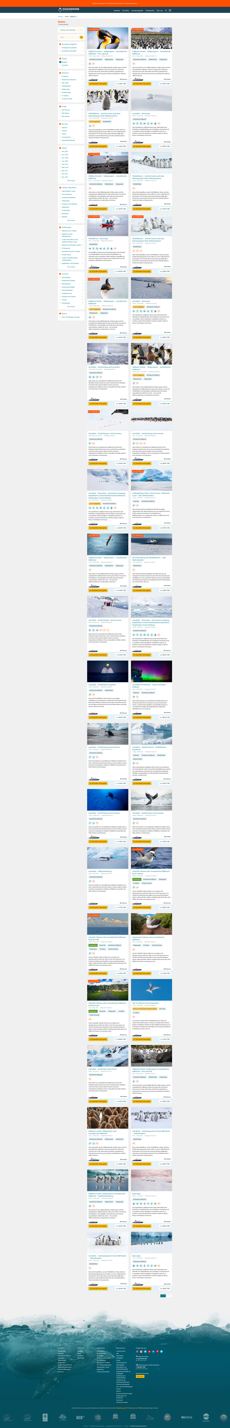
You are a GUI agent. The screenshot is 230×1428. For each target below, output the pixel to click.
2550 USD (165, 1039)
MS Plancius (123, 79)
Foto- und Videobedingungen (124, 1386)
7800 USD (121, 841)
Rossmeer (61, 1371)
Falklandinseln (109, 59)
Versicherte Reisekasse (123, 1384)
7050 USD (121, 907)
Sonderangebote (137, 11)
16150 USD (165, 1101)
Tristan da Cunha (146, 883)
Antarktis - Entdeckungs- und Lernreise (104, 433)
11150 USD (121, 84)
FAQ (117, 1353)
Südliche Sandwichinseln (65, 1365)
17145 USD (121, 973)
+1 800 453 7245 (140, 1367)
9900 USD (121, 463)
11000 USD (165, 717)
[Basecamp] (155, 123)
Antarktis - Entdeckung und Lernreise (104, 367)
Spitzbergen (80, 1358)
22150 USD (165, 590)
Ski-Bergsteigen (101, 1353)
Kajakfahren (100, 1369)
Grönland (80, 1351)
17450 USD (165, 84)
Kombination (136, 879)
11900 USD (121, 404)
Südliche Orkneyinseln (64, 1369)
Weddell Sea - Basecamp (98, 239)
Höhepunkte (149, 11)
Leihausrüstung (120, 1351)
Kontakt (118, 1389)
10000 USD (120, 271)
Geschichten (119, 1355)
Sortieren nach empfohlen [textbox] (67, 30)
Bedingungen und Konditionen (114, 1426)
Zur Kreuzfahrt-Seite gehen (98, 84)
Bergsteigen (100, 1355)
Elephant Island (137, 759)
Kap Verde (102, 945)
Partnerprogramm (121, 1362)
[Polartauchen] (97, 377)
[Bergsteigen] (144, 123)
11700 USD (165, 783)
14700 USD (165, 1164)
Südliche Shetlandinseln (65, 1367)
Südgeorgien (119, 59)
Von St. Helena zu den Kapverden (145, 1003)
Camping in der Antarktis (104, 1358)
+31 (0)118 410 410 (141, 1358)
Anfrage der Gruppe (122, 1402)
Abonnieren (140, 1376)
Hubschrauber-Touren (103, 1367)
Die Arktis (125, 11)
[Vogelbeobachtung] (89, 317)
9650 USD (121, 655)
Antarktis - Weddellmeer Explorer (102, 685)
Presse (118, 1360)
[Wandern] (137, 123)
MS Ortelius (123, 141)
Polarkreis (136, 501)
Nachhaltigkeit (120, 1365)
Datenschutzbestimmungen (124, 1393)
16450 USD (121, 1226)
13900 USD (121, 590)
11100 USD (165, 1226)
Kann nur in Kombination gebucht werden (145, 1009)
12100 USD (165, 271)
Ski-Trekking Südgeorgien (104, 1365)
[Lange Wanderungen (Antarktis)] (89, 443)
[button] (71, 44)
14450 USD (121, 209)
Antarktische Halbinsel (95, 59)
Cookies (126, 1426)
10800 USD (121, 1039)
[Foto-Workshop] (89, 63)
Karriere (118, 1391)
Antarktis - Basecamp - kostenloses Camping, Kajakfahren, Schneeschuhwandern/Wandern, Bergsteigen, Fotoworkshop (107, 495)
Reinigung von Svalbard (103, 1362)
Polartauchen (100, 1351)
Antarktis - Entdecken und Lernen (102, 1069)
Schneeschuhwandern (103, 1371)
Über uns (160, 11)
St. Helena (136, 883)
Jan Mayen (80, 1355)
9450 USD (165, 973)
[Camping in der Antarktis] (133, 123)
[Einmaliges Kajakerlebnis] (89, 377)
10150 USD (165, 146)
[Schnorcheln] (89, 125)
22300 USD (164, 404)
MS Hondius (167, 79)
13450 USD (121, 146)
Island (79, 1353)
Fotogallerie (119, 1358)
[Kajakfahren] (141, 123)
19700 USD (164, 528)
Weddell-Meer (107, 121)
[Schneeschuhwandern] (148, 123)
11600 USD (121, 528)
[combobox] (71, 30)
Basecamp (136, 1194)
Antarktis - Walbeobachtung (100, 871)
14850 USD (165, 907)
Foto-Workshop (101, 1360)
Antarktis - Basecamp (141, 113)
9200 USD (121, 783)
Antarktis (117, 11)
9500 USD (121, 1101)
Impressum (119, 1400)
